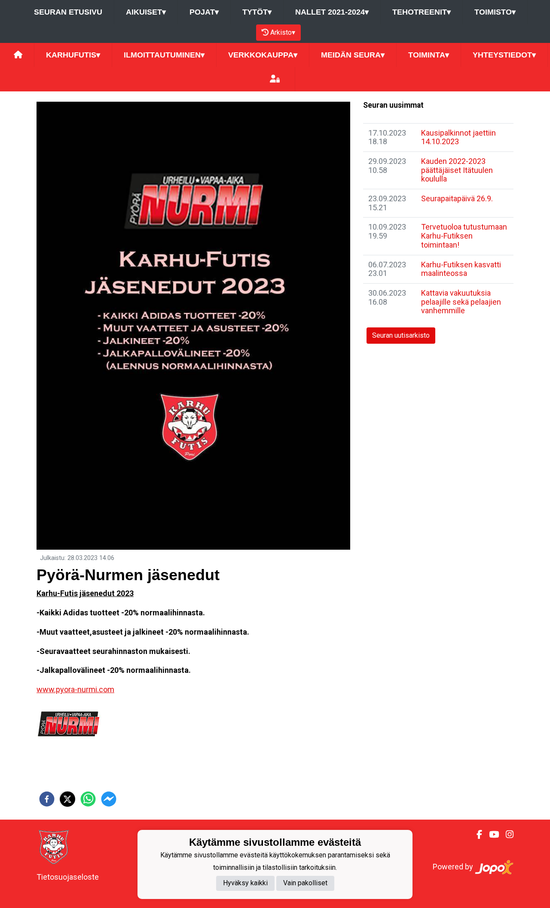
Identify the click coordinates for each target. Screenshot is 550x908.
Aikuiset (146, 12)
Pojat (204, 12)
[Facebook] (476, 834)
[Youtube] (490, 834)
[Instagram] (506, 834)
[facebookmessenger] (108, 799)
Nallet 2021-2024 (332, 12)
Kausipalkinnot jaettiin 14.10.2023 (458, 137)
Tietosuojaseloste (68, 876)
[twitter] (67, 799)
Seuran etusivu (68, 12)
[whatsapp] (88, 799)
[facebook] (47, 799)
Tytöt (257, 12)
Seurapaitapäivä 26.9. (457, 198)
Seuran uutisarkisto (401, 335)
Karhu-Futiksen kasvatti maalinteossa (461, 269)
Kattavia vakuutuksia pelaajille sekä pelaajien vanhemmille (461, 301)
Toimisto (495, 12)
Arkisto (282, 32)
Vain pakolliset (305, 883)
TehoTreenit (421, 12)
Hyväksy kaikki (245, 883)
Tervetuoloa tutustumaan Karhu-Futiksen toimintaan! (464, 235)
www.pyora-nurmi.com (75, 689)
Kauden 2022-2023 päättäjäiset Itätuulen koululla (457, 170)
